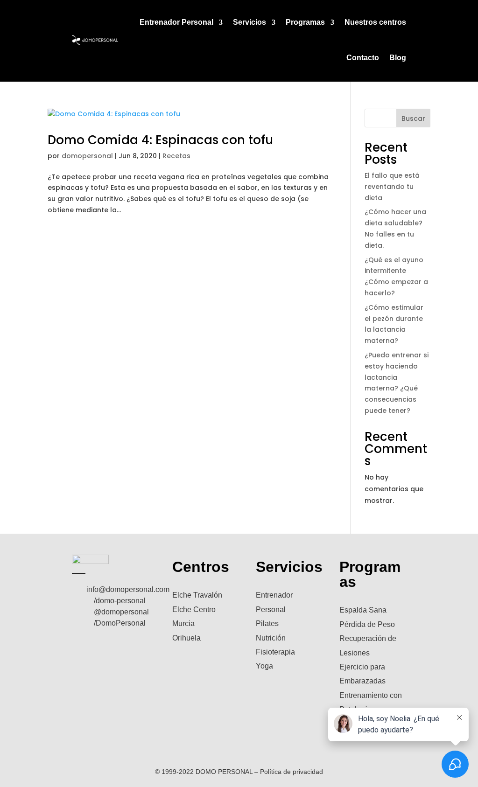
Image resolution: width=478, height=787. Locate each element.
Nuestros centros (375, 22)
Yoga (264, 666)
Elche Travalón (197, 595)
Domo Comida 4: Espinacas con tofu (160, 140)
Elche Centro (194, 609)
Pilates (267, 623)
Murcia (183, 623)
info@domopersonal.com (127, 589)
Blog (397, 58)
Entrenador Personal (176, 22)
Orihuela (186, 638)
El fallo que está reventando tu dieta (392, 186)
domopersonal (87, 155)
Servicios (249, 22)
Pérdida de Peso (367, 624)
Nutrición (271, 638)
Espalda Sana (363, 610)
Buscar (413, 118)
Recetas (176, 155)
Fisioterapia (275, 652)
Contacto (362, 58)
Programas (305, 22)
